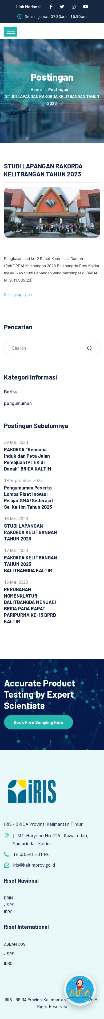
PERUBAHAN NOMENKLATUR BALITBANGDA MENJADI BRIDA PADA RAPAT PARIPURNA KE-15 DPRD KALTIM (30, 605)
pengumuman (18, 403)
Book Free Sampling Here (38, 722)
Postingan (58, 89)
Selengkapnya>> (18, 294)
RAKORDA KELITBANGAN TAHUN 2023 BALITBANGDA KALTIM (30, 564)
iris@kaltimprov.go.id (34, 865)
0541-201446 (37, 854)
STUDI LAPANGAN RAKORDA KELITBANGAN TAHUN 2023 (30, 532)
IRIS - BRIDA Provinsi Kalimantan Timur (41, 999)
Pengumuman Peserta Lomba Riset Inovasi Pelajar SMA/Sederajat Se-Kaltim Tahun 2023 (28, 497)
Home (36, 89)
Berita (10, 391)
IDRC (8, 911)
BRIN (8, 897)
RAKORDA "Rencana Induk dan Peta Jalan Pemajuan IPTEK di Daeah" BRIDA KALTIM (27, 459)
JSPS (9, 904)
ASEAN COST (16, 943)
